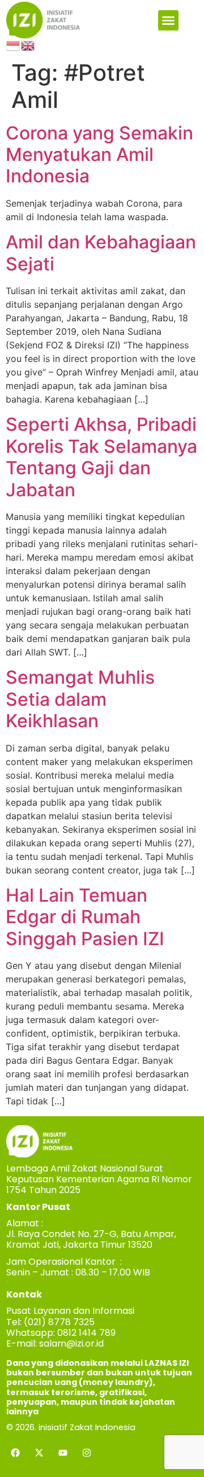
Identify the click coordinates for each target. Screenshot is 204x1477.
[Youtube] (63, 1453)
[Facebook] (15, 1453)
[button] (168, 20)
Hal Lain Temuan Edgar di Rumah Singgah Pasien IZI (85, 917)
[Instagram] (87, 1453)
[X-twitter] (39, 1453)
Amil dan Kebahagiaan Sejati (101, 252)
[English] (28, 45)
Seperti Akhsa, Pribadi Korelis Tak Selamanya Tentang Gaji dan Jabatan (101, 456)
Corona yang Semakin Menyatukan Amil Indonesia (99, 154)
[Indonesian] (13, 45)
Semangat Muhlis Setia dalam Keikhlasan (80, 699)
